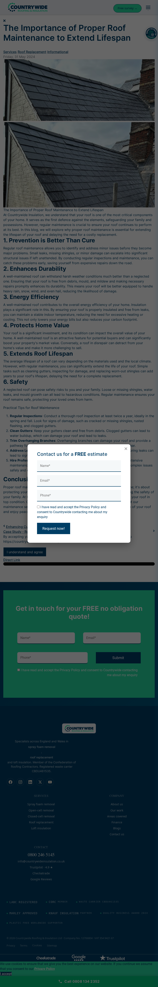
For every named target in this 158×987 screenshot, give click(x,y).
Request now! (53, 528)
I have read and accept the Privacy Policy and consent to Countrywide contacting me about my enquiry (72, 512)
